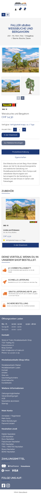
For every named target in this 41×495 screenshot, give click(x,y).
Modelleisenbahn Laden (11, 368)
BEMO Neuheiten (8, 452)
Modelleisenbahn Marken (11, 365)
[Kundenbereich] (16, 9)
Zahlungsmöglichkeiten (11, 393)
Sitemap (5, 404)
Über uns (5, 375)
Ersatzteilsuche (7, 380)
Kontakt (5, 370)
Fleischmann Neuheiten (11, 442)
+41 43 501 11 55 (13, 353)
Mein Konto (6, 418)
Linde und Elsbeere (11, 230)
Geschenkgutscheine (10, 378)
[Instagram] (8, 485)
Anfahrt (4, 373)
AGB (3, 398)
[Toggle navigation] (7, 14)
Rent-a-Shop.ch (23, 492)
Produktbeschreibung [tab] (20, 152)
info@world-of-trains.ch (14, 350)
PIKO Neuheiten (8, 444)
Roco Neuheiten (8, 439)
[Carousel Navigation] (20, 98)
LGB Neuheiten (7, 437)
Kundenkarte (6, 383)
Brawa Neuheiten (8, 449)
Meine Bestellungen (9, 421)
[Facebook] (3, 485)
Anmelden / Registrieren (11, 416)
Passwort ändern (8, 423)
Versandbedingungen (10, 396)
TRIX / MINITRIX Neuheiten (12, 447)
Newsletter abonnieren (10, 401)
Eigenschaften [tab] (20, 157)
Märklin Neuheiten (8, 434)
